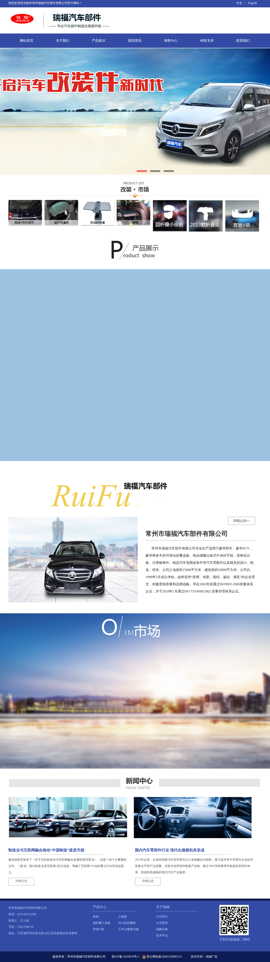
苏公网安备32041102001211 (164, 956)
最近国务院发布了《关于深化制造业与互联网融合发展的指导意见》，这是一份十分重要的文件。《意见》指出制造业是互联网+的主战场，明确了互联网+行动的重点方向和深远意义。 (67, 866)
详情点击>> (241, 521)
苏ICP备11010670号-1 (125, 956)
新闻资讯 (135, 40)
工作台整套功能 (128, 929)
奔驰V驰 (98, 929)
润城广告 (211, 956)
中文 (239, 3)
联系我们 (243, 40)
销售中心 (171, 40)
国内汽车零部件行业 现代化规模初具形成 (169, 850)
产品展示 (98, 40)
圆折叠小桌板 (102, 922)
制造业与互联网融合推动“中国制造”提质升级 (46, 850)
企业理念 (162, 922)
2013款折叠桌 (127, 922)
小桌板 (122, 916)
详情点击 (21, 881)
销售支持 (207, 40)
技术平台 (162, 935)
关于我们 (62, 40)
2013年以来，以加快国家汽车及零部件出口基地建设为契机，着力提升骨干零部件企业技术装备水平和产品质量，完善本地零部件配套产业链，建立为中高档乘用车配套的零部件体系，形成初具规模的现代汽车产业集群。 (194, 866)
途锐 (96, 916)
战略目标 (162, 929)
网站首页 (26, 40)
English (252, 3)
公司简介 (162, 916)
